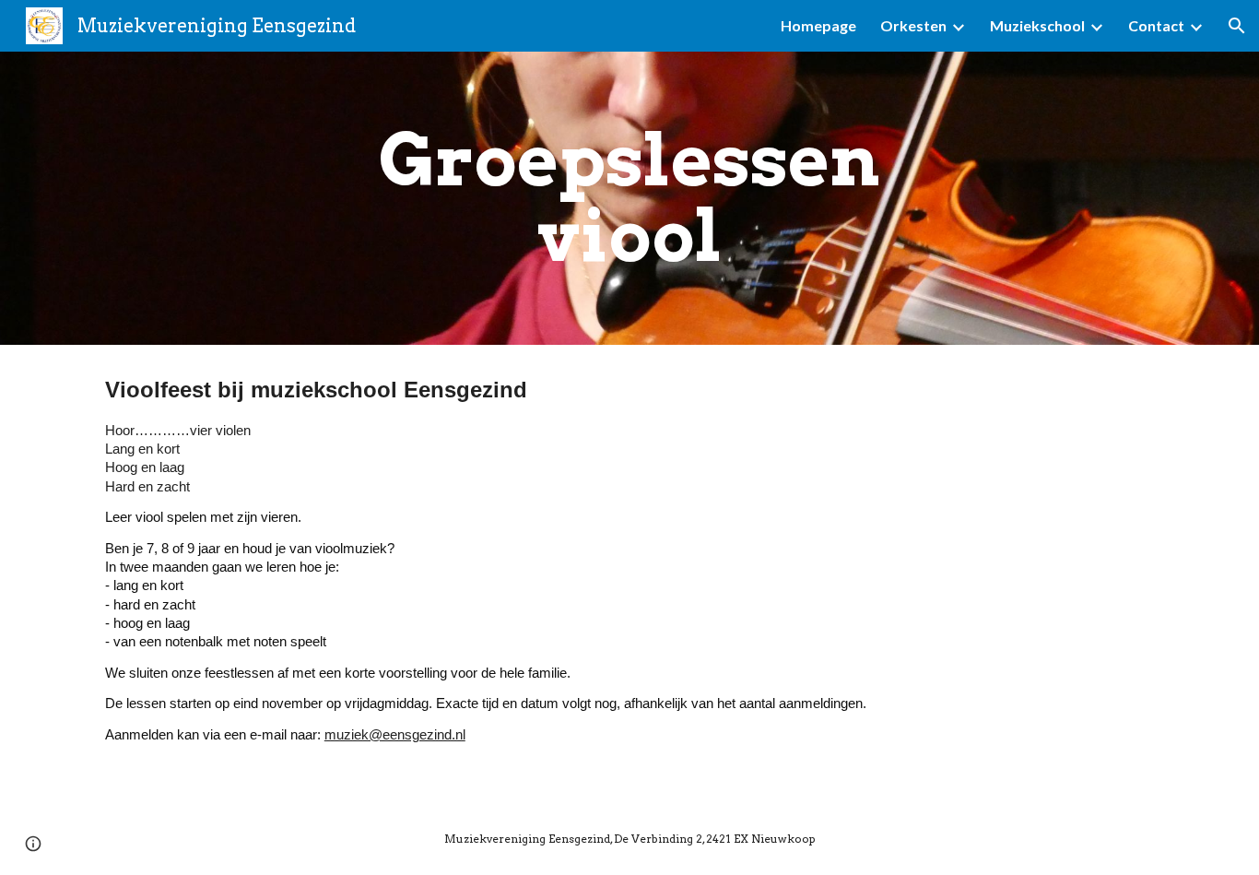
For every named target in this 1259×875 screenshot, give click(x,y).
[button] (1237, 26)
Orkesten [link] (913, 25)
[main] (629, 198)
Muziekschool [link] (1037, 25)
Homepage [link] (818, 25)
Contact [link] (1156, 25)
